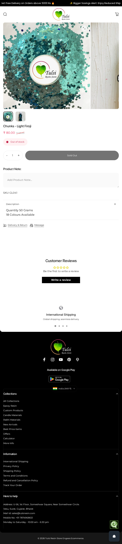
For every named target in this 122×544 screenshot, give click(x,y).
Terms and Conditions (15, 475)
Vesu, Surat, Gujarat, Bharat (18, 508)
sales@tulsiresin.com (23, 513)
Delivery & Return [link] (17, 225)
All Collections (11, 401)
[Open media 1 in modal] (84, 28)
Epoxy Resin (10, 406)
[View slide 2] (59, 326)
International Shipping (15, 461)
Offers (6, 434)
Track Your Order (12, 485)
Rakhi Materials (11, 419)
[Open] (114, 536)
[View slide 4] (67, 326)
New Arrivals (10, 424)
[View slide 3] (63, 326)
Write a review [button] (61, 279)
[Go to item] (8, 116)
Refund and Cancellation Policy (20, 480)
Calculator (9, 438)
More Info (8, 443)
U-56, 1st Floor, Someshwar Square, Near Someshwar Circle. (46, 504)
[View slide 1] (55, 326)
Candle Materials (12, 415)
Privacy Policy (11, 466)
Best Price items (12, 429)
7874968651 (26, 517)
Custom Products (13, 410)
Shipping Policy (12, 471)
